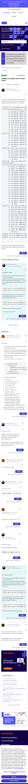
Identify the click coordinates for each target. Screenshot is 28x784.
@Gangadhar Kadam (6, 431)
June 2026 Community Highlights (10, 684)
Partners (20, 12)
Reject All (14, 776)
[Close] (26, 747)
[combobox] (14, 44)
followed (10, 442)
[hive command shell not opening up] (26, 324)
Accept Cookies (14, 780)
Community (6, 12)
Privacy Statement (19, 768)
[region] (14, 764)
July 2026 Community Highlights (10, 680)
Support (14, 16)
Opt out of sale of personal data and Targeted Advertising (14, 772)
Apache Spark (16, 84)
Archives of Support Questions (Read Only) (12, 67)
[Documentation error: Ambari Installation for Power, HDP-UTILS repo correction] (1, 325)
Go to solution (20, 75)
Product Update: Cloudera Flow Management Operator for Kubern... (13, 695)
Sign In (4, 23)
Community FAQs (7, 741)
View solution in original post (8, 311)
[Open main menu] (26, 23)
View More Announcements (14, 705)
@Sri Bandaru (4, 343)
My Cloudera (5, 744)
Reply (23, 253)
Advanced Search (5, 48)
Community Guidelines (9, 737)
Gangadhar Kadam (12, 638)
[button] (25, 94)
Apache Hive (9, 84)
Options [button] (5, 70)
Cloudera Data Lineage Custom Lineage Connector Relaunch (14, 689)
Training (14, 12)
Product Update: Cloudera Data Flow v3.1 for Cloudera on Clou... (12, 701)
